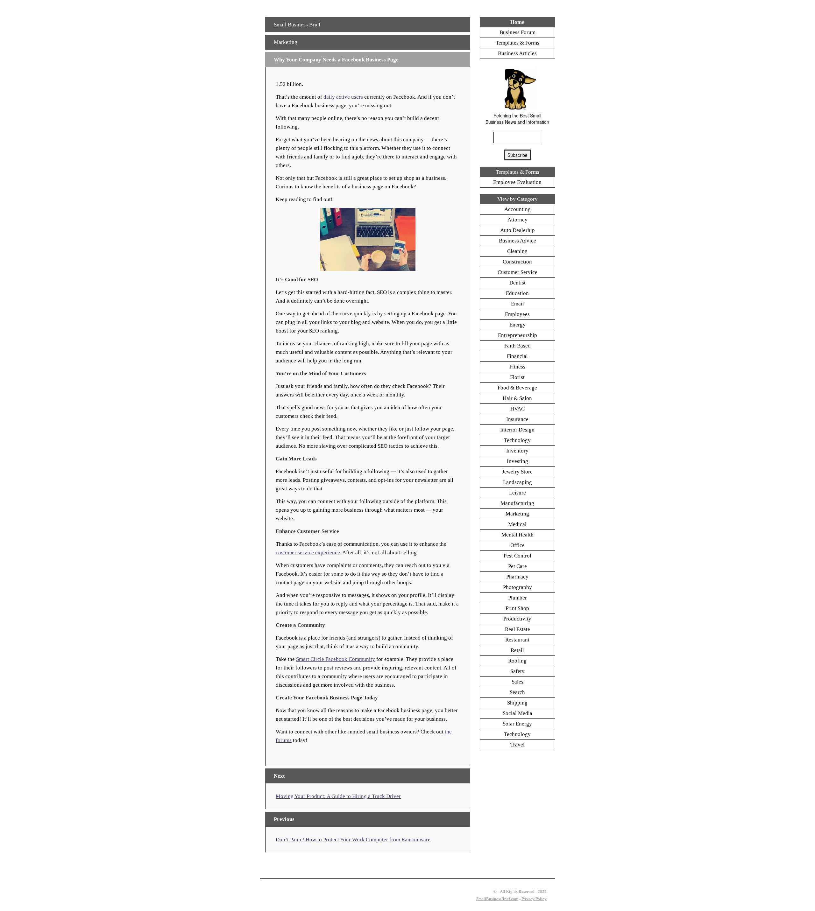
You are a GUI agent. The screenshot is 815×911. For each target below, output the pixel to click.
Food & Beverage (517, 388)
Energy (517, 325)
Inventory (517, 451)
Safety (517, 671)
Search (517, 692)
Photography (517, 587)
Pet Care (517, 566)
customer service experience (308, 553)
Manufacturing (517, 503)
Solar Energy (517, 724)
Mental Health (517, 535)
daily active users (343, 97)
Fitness (517, 367)
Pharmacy (517, 577)
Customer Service (517, 272)
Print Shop (517, 608)
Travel (517, 745)
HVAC (517, 409)
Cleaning (517, 251)
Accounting (517, 209)
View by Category (517, 199)
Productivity (517, 619)
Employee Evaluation (517, 182)
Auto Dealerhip (517, 230)
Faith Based (517, 346)
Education (517, 293)
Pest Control (517, 556)
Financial (517, 356)
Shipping (517, 703)
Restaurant (517, 640)
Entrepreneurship (517, 335)
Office (517, 545)
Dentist (517, 283)
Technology (517, 440)
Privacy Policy (534, 898)
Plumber (517, 598)
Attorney (517, 220)
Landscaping (517, 482)
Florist (517, 377)
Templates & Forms (517, 43)
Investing (517, 461)
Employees (517, 314)
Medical (517, 524)
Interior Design (517, 430)
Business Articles (517, 53)
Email (517, 304)
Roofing (517, 661)
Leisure (517, 493)
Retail (517, 650)
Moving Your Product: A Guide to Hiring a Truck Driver (338, 796)
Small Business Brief (297, 25)
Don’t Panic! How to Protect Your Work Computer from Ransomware (353, 840)
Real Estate (517, 629)
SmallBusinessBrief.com (497, 898)
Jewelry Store (517, 472)
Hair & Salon (517, 398)
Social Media (517, 713)
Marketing (285, 42)
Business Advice (517, 241)
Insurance (517, 419)
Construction (517, 262)
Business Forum (517, 32)
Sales (517, 682)
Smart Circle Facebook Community (335, 659)
